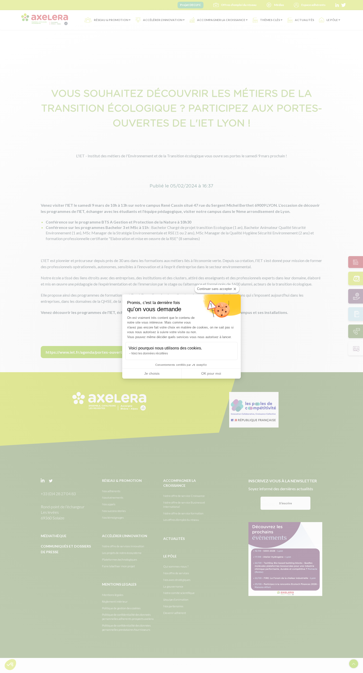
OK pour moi (211, 373)
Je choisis (152, 373)
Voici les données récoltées (149, 353)
